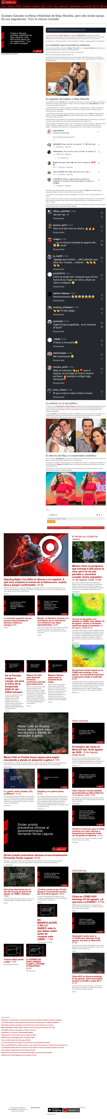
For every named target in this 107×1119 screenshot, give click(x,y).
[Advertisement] (36, 648)
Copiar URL (51, 521)
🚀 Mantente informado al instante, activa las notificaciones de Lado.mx (66, 30)
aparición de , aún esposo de (68, 35)
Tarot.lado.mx (82, 1107)
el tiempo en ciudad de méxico (85, 537)
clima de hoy (79, 870)
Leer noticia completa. (76, 528)
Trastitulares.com (51, 1114)
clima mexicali (80, 720)
